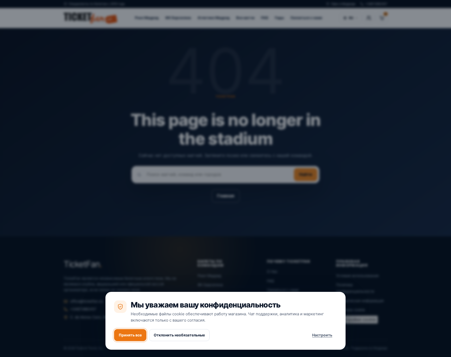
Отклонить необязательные (179, 335)
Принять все (130, 335)
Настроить (322, 335)
